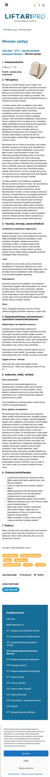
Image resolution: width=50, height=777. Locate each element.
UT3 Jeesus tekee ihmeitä (18, 688)
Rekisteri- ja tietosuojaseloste (32, 774)
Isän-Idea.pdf (10, 589)
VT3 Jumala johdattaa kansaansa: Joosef (21, 643)
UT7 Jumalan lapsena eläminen (20, 712)
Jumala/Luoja (21, 560)
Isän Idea (7, 50)
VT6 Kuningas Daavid (16, 665)
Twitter (40, 575)
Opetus (7, 560)
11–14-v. (28, 565)
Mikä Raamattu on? (15, 625)
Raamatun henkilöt (12, 565)
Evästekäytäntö (13, 774)
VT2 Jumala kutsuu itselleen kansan (23, 636)
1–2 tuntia (40, 565)
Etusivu (15, 30)
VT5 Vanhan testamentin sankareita (22, 659)
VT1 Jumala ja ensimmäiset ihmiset (22, 630)
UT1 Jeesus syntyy (15, 677)
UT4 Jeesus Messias (16, 694)
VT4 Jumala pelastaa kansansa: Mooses (22, 652)
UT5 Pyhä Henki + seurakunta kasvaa (23, 700)
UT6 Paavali (11, 706)
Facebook (26, 575)
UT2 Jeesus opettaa (15, 683)
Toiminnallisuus (10, 556)
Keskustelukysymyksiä (31, 556)
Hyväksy (26, 753)
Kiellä (26, 761)
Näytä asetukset (26, 768)
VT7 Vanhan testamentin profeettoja (23, 671)
